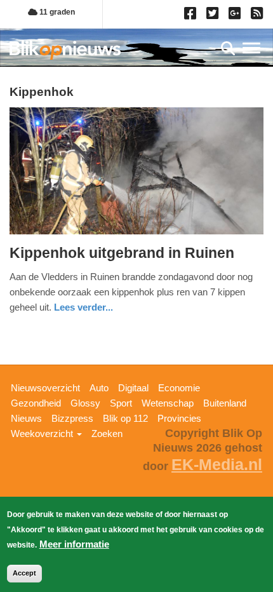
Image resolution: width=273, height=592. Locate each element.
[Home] (65, 50)
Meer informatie (74, 544)
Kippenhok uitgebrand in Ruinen (122, 253)
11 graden (56, 12)
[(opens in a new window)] (192, 15)
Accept (24, 573)
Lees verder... (83, 307)
